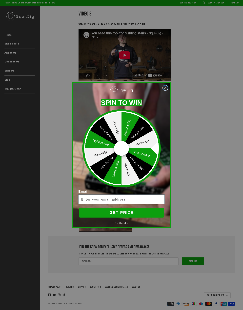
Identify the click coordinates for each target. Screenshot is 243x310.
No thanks (121, 223)
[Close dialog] (165, 87)
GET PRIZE (121, 212)
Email (83, 191)
